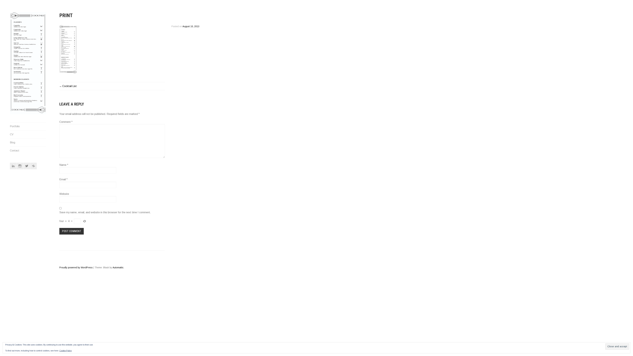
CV (12, 134)
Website (64, 194)
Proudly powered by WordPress (76, 267)
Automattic (118, 267)
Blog (12, 142)
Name (63, 164)
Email (63, 179)
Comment (66, 121)
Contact (14, 150)
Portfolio (15, 126)
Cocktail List (69, 86)
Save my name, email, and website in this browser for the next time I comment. (105, 212)
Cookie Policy (65, 351)
